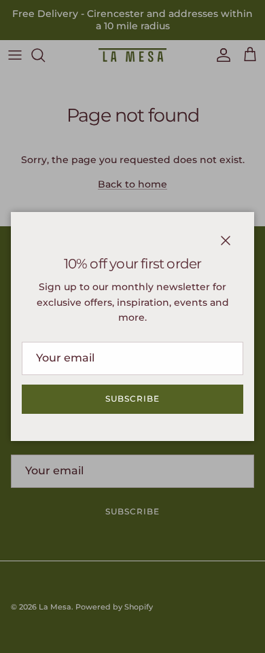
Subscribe (132, 398)
